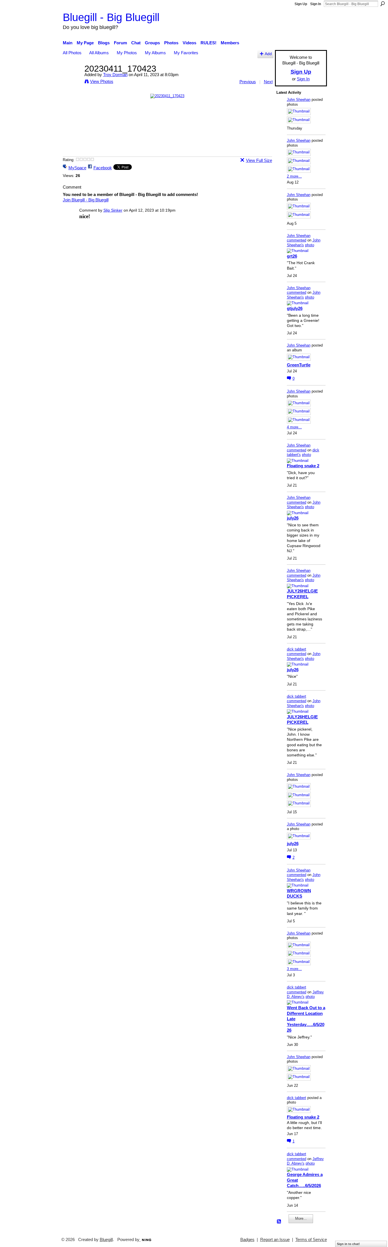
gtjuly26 (295, 308)
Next (268, 81)
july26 (293, 518)
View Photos (101, 81)
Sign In (315, 4)
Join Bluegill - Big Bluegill (86, 199)
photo (309, 245)
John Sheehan (298, 99)
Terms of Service (311, 1239)
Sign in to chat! (348, 1244)
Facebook (102, 167)
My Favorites (186, 52)
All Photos (72, 52)
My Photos (127, 52)
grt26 (292, 256)
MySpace (77, 167)
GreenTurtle (298, 364)
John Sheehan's (303, 242)
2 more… (294, 176)
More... (301, 1218)
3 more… (294, 969)
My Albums (155, 52)
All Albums (99, 52)
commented (296, 240)
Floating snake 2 (303, 465)
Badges (247, 1239)
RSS (279, 1221)
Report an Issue (275, 1239)
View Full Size (259, 160)
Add (268, 54)
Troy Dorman (115, 74)
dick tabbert (296, 649)
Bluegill (106, 1239)
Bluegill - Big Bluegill (111, 17)
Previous (247, 81)
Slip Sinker (112, 210)
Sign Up (301, 4)
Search (382, 3)
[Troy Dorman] (72, 79)
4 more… (294, 427)
